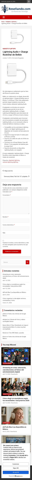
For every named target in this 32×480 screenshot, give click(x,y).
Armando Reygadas (18, 58)
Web (4, 233)
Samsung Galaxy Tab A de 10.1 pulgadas (16, 176)
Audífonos (6, 422)
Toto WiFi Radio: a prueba (16, 333)
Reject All (15, 468)
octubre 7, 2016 (7, 58)
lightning (15, 162)
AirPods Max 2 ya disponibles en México (14, 292)
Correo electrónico (9, 225)
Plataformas (7, 363)
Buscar (27, 262)
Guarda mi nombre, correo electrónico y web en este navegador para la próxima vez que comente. (16, 244)
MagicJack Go (8, 171)
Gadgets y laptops (9, 48)
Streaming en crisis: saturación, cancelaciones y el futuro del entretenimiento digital (16, 276)
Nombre (5, 217)
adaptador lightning (14, 160)
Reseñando (14, 374)
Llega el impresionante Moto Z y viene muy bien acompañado (15, 327)
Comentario (7, 195)
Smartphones (7, 394)
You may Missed (9, 345)
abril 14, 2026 (6, 374)
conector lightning (8, 162)
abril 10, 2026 (6, 403)
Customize (16, 464)
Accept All (16, 472)
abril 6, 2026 (6, 431)
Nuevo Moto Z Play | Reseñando (12, 325)
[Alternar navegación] (3, 17)
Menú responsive (29, 1)
